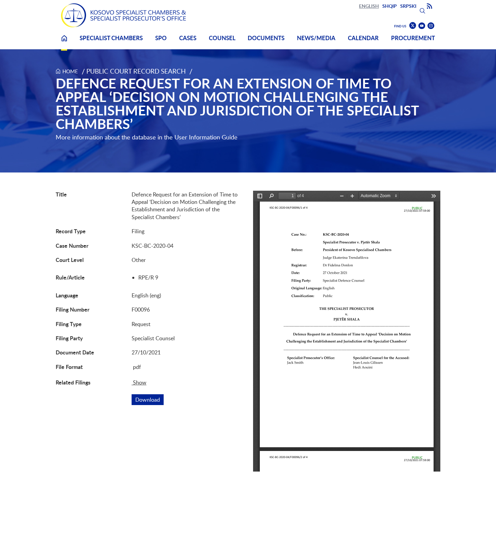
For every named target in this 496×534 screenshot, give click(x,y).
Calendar (363, 38)
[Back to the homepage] (123, 15)
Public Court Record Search (136, 71)
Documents (266, 38)
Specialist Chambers (111, 38)
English (369, 6)
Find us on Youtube (421, 25)
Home (64, 42)
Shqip (389, 6)
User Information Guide (206, 137)
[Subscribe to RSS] (429, 6)
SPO (161, 38)
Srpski (408, 6)
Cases (187, 38)
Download (149, 399)
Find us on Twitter (412, 25)
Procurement (413, 38)
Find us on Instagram (431, 25)
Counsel (222, 38)
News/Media (316, 38)
